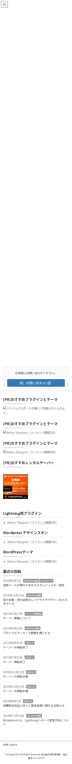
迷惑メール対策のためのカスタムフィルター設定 (33, 585)
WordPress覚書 (31, 580)
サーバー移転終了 (14, 662)
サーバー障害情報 (34, 613)
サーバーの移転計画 (15, 676)
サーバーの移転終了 (15, 647)
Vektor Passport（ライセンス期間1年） (32, 522)
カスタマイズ (46, 580)
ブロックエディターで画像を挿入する (26, 633)
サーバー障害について (17, 618)
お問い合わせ (10, 744)
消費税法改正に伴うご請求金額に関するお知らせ (34, 706)
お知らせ (30, 642)
